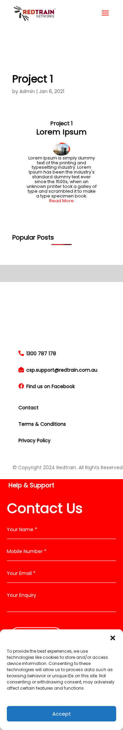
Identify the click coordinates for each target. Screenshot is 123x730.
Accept (61, 713)
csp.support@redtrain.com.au (61, 370)
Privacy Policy (34, 440)
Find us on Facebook (50, 386)
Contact (28, 407)
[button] (112, 638)
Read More (61, 201)
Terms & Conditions (42, 424)
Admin (27, 91)
